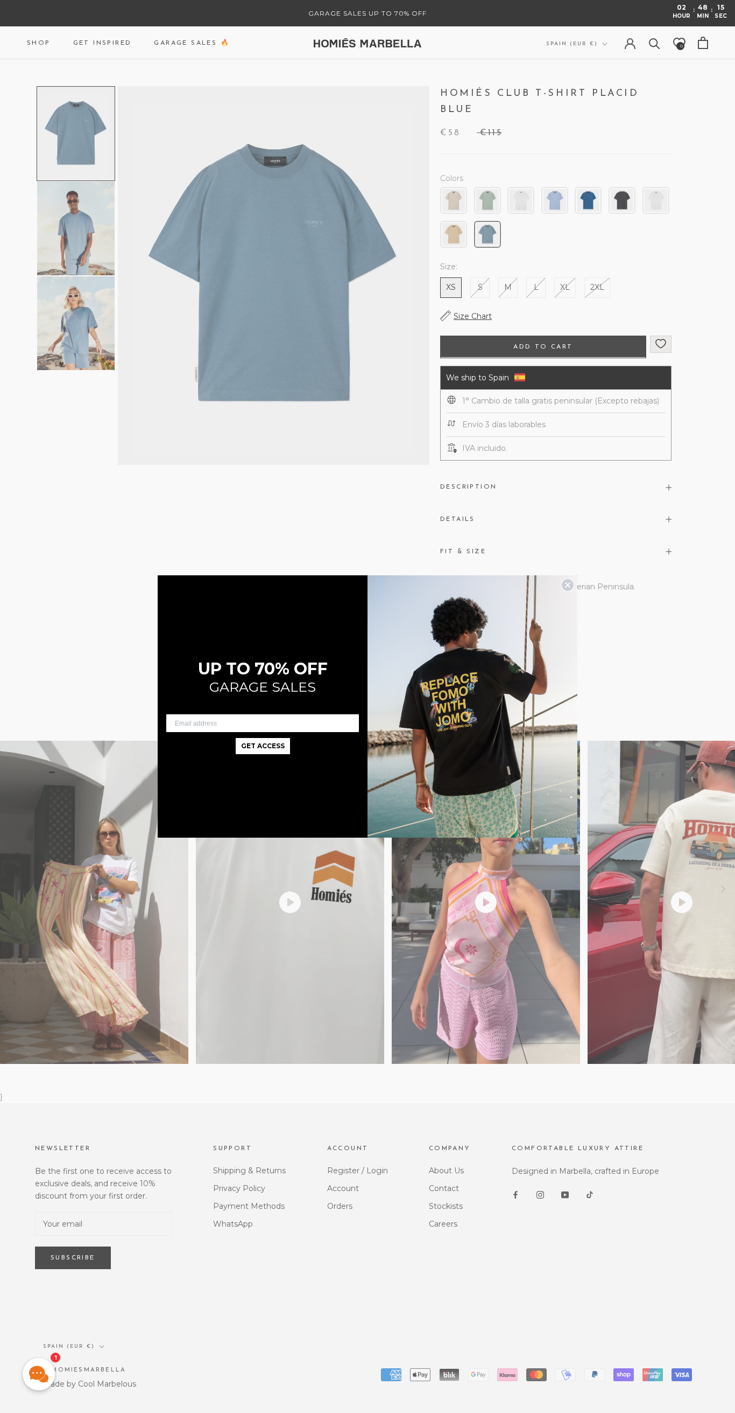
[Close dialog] (567, 585)
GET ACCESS (263, 746)
